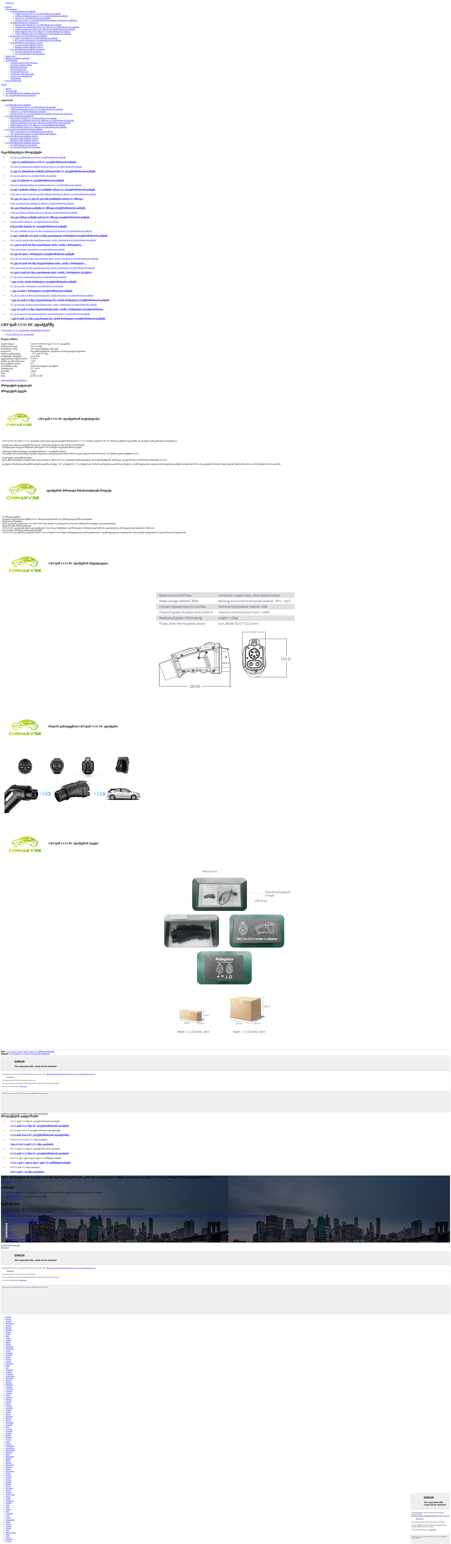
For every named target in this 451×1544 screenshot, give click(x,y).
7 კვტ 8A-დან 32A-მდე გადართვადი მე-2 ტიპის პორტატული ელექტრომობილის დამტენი (57, 318)
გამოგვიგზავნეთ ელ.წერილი (14, 380)
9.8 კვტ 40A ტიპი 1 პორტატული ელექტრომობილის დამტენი (42, 254)
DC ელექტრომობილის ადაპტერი (30, 54)
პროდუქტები (11, 9)
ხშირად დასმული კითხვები (18, 58)
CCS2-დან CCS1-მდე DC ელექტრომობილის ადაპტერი (39, 1153)
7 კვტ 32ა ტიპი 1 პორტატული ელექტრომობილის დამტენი (41, 291)
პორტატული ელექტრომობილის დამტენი (28, 36)
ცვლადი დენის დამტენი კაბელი (29, 45)
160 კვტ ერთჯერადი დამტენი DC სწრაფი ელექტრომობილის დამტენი (47, 208)
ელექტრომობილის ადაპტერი (28, 52)
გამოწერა (5, 1182)
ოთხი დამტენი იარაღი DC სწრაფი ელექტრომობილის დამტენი (43, 34)
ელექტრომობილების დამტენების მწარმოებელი (27, 1220)
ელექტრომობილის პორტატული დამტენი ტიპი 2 (243, 1216)
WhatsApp (5, 1248)
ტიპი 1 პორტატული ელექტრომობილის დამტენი (36, 38)
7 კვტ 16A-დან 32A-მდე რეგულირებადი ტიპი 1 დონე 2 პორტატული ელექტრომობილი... (57, 309)
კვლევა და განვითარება (21, 76)
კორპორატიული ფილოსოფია (24, 63)
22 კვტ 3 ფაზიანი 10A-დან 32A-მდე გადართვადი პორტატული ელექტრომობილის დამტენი (58, 235)
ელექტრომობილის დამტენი (22, 12)
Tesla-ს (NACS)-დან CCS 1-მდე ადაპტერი (32, 1144)
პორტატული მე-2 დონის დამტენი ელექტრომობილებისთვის (27, 1216)
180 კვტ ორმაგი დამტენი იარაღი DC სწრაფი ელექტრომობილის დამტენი (50, 217)
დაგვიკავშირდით (13, 81)
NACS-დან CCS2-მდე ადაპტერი (27, 1172)
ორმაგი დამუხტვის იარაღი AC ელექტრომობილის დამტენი (41, 16)
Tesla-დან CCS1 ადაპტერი (17, 1241)
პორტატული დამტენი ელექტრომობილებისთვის (162, 1216)
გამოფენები (15, 78)
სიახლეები (10, 56)
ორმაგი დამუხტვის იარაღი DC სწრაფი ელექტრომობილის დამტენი (45, 29)
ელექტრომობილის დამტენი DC (24, 23)
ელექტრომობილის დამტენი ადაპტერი (27, 49)
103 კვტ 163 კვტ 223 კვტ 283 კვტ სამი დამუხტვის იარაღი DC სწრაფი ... (47, 199)
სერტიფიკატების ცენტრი (21, 65)
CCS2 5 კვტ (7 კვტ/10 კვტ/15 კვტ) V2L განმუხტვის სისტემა (30, 1052)
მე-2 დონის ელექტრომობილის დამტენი (23, 1222)
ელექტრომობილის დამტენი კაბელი (26, 43)
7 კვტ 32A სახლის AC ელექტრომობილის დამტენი (37, 180)
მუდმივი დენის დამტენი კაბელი (29, 47)
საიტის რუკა (6, 1213)
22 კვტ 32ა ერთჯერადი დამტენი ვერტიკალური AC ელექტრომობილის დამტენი (52, 171)
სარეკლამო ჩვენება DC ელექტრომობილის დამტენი (38, 25)
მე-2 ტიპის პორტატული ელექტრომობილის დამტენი (38, 41)
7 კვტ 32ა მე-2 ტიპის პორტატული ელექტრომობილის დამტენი (43, 281)
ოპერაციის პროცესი (19, 72)
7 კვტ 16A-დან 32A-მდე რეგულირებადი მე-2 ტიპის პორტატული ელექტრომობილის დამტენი (59, 300)
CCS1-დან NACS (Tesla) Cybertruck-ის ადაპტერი (29, 1054)
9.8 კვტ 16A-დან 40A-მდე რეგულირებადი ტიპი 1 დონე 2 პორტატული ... (48, 263)
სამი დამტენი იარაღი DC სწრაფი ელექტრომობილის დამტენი (42, 32)
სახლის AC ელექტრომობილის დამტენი (33, 18)
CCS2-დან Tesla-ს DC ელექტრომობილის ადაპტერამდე (39, 1135)
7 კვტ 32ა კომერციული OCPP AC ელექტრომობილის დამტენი (43, 162)
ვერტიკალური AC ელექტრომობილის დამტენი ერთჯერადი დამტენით (46, 20)
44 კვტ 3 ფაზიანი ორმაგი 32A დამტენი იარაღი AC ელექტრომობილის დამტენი (52, 189)
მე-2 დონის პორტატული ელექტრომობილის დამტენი (78, 1216)
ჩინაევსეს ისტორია (18, 67)
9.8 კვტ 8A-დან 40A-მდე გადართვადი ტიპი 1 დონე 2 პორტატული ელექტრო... (51, 272)
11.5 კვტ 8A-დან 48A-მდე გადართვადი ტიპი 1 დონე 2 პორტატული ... (46, 245)
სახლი (8, 7)
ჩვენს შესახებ (11, 61)
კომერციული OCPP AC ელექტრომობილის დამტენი (38, 14)
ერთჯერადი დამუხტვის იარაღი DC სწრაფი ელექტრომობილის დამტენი (47, 27)
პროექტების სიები (18, 70)
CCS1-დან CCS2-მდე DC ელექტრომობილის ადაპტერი (39, 1126)
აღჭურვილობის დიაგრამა (22, 74)
